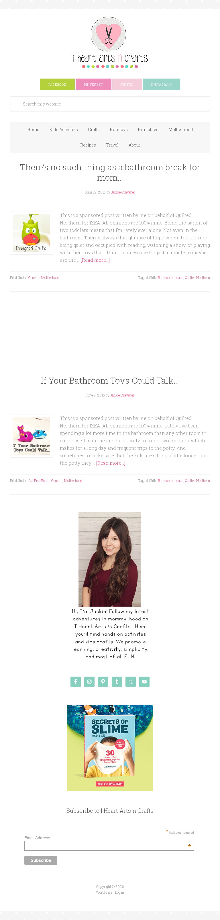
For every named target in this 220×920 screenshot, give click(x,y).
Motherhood (50, 277)
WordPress (104, 892)
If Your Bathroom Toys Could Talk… (110, 380)
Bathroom (165, 277)
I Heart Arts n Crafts (110, 42)
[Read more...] (95, 260)
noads (178, 277)
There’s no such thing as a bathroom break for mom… (110, 172)
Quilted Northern (197, 277)
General (34, 277)
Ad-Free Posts (39, 480)
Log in (119, 892)
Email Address (107, 837)
